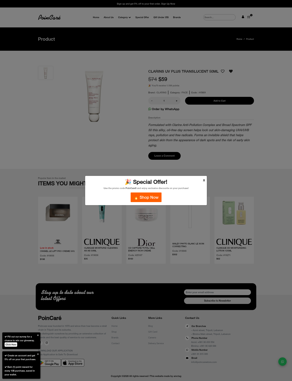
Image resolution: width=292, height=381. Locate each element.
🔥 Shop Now (146, 197)
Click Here (10, 344)
